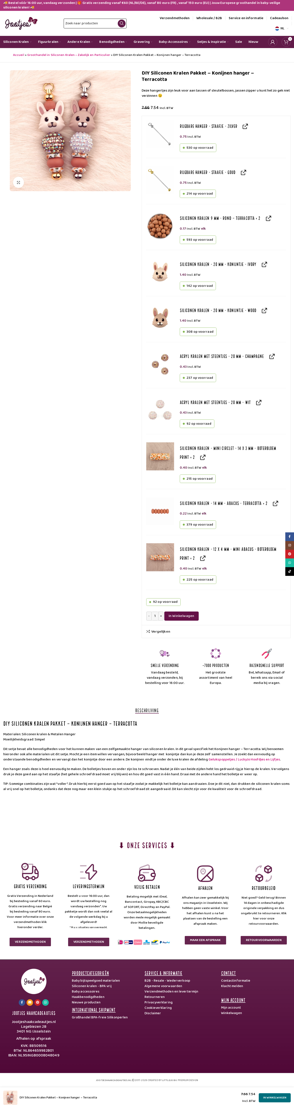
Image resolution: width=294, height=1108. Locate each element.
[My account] (272, 42)
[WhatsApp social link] (45, 1002)
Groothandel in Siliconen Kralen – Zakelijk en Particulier (68, 55)
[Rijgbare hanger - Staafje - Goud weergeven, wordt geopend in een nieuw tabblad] (242, 172)
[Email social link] (30, 1002)
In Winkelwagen (181, 616)
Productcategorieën (90, 972)
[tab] (147, 710)
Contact (228, 972)
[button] (160, 134)
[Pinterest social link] (37, 1002)
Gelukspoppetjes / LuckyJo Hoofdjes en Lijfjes (244, 759)
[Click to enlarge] (18, 182)
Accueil (18, 55)
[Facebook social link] (22, 1002)
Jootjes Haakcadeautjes (33, 1012)
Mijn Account (233, 999)
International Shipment (94, 1009)
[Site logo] (20, 23)
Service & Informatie (163, 972)
